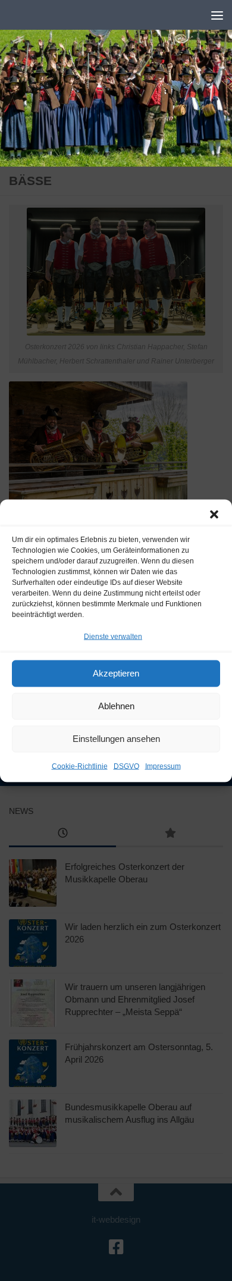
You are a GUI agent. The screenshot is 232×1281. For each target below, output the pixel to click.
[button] (214, 514)
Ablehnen (116, 706)
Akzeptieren (116, 673)
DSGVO (126, 766)
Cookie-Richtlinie (80, 766)
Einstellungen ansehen (116, 739)
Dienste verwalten (113, 636)
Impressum (163, 766)
